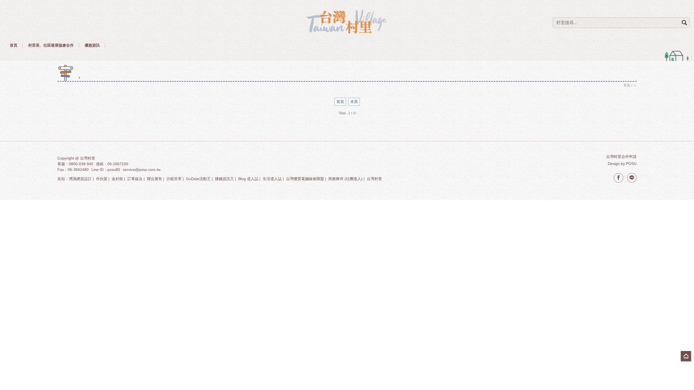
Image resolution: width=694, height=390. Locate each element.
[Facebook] (618, 178)
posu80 (113, 169)
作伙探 (101, 179)
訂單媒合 (135, 179)
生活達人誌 (272, 179)
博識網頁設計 (80, 179)
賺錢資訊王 (224, 179)
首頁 (340, 101)
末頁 (354, 101)
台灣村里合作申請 (621, 156)
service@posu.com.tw (141, 169)
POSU (631, 163)
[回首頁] (347, 22)
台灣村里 (374, 179)
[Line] (632, 178)
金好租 (117, 179)
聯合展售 (154, 179)
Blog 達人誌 (248, 179)
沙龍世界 (174, 179)
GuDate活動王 (198, 179)
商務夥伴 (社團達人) (345, 179)
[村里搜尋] (684, 22)
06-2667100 (117, 164)
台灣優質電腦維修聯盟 (305, 179)
